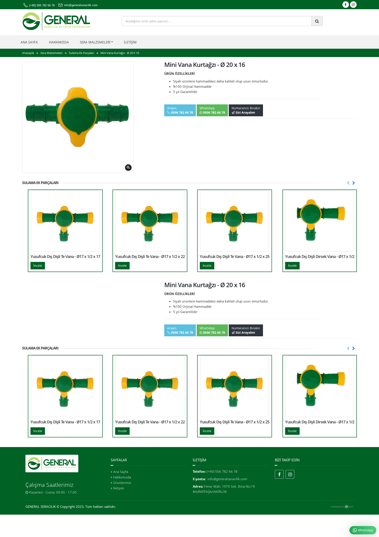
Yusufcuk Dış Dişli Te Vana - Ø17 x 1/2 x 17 (65, 256)
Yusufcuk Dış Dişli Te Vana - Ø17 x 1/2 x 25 (234, 256)
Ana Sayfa (29, 42)
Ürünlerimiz (122, 482)
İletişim (130, 42)
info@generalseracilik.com (227, 479)
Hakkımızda (59, 42)
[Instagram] (290, 474)
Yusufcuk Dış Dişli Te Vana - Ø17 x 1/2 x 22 (150, 256)
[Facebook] (279, 474)
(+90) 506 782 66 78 (222, 471)
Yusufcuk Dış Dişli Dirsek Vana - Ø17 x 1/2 (319, 256)
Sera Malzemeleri (95, 42)
